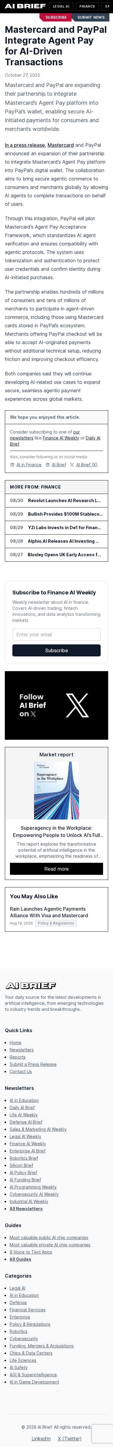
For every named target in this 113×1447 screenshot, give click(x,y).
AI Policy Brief (23, 1172)
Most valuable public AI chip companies (49, 1237)
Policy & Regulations (30, 1324)
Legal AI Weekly (25, 1136)
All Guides (20, 1259)
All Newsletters (26, 1208)
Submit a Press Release (33, 1064)
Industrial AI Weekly (29, 1201)
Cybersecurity (24, 1338)
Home (15, 1042)
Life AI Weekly (24, 1114)
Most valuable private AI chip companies (50, 1244)
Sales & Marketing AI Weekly (38, 1129)
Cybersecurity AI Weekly (34, 1194)
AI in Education (24, 1100)
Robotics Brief (24, 1158)
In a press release (25, 145)
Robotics (18, 1331)
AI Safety (19, 1367)
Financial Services (28, 1309)
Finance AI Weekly (61, 437)
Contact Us (21, 1071)
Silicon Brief (21, 1165)
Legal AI (61, 6)
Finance (87, 6)
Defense (18, 1302)
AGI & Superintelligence (33, 1374)
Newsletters (22, 1049)
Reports (18, 1057)
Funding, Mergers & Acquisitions (42, 1345)
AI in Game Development (34, 1381)
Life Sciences (23, 1360)
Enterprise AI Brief (28, 1150)
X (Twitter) (70, 1439)
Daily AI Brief (22, 1107)
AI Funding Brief (25, 1179)
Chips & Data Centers (31, 1353)
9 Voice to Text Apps (31, 1251)
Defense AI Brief (26, 1122)
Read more (56, 869)
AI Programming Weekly (33, 1186)
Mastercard (61, 145)
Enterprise (20, 1316)
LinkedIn (41, 1439)
